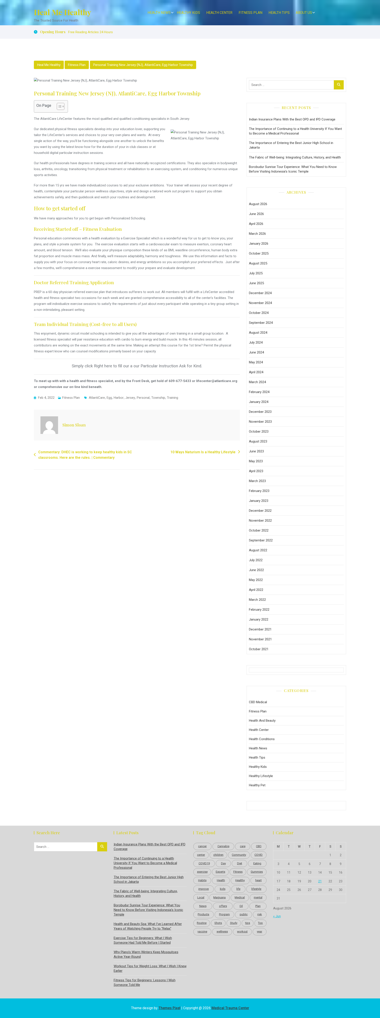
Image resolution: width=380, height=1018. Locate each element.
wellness (222, 931)
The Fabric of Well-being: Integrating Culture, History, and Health (295, 157)
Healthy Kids (188, 13)
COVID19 (204, 863)
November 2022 (260, 521)
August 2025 (258, 263)
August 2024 (258, 333)
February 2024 (259, 392)
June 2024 (256, 352)
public (244, 914)
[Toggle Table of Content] (58, 106)
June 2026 (256, 214)
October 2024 (259, 313)
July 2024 (256, 342)
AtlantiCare (97, 398)
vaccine (202, 931)
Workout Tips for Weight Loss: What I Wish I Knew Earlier (150, 968)
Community (239, 854)
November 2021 (260, 639)
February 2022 (259, 610)
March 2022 (257, 600)
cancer (202, 846)
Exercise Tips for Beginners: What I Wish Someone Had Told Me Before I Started (143, 940)
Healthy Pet (257, 785)
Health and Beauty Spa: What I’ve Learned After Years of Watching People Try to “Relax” (148, 926)
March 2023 (257, 481)
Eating (257, 863)
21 (320, 881)
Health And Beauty (262, 721)
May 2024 (256, 362)
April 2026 (256, 224)
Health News (159, 13)
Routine (201, 923)
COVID (258, 854)
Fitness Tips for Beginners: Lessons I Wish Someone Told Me (144, 982)
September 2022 (261, 540)
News (202, 906)
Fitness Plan (250, 13)
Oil (241, 906)
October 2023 (259, 431)
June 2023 (256, 451)
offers (223, 906)
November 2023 (260, 422)
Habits (202, 880)
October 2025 (259, 253)
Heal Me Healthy (62, 12)
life (238, 889)
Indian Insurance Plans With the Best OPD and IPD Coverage (292, 119)
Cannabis (223, 846)
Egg (109, 398)
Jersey (130, 398)
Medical (240, 897)
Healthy (240, 880)
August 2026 (258, 204)
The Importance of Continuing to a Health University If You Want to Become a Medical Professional (295, 131)
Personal (143, 398)
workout (242, 931)
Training (172, 398)
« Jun (277, 916)
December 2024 (260, 293)
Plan (258, 906)
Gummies (257, 871)
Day (223, 863)
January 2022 (258, 619)
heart (258, 880)
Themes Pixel (169, 1008)
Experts (220, 871)
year (259, 931)
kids (222, 889)
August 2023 (258, 441)
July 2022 (256, 560)
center (201, 854)
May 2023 (256, 461)
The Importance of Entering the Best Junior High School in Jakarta (291, 145)
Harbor (119, 398)
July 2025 (256, 273)
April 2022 (256, 590)
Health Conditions (262, 739)
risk (259, 914)
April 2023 (256, 471)
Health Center (219, 13)
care (242, 846)
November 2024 (260, 303)
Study (233, 923)
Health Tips (279, 13)
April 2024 (256, 372)
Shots (218, 923)
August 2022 (258, 550)
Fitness (238, 871)
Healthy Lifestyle (261, 776)
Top (260, 923)
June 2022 (256, 570)
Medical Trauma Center (230, 1008)
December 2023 (260, 412)
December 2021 (260, 629)
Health (221, 880)
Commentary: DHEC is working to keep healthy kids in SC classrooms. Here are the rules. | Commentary (85, 455)
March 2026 (257, 234)
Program (224, 914)
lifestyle (256, 889)
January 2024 (258, 402)
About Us (304, 13)
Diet (239, 863)
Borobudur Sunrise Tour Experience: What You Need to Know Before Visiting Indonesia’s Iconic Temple (293, 169)
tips (247, 923)
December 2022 (260, 511)
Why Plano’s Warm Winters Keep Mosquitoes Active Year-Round (146, 954)
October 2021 (259, 649)
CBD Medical (258, 702)
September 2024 (261, 323)
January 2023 (258, 501)
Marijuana (219, 897)
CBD (258, 846)
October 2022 (259, 530)
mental (258, 897)
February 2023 (259, 491)
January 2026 (258, 244)
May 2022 (256, 580)
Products (203, 914)
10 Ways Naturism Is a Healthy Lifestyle (203, 452)
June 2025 (256, 283)
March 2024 (257, 382)
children (218, 854)
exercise (202, 871)
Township (158, 398)
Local (200, 897)
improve (203, 889)
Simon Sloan (74, 425)
